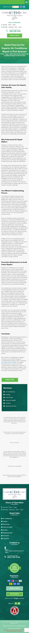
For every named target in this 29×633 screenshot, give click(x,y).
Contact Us (6, 538)
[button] (26, 2)
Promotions (6, 535)
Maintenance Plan (11, 406)
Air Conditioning (10, 391)
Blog (7, 54)
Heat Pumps (9, 397)
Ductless (8, 403)
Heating (8, 394)
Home (2, 54)
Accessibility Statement (20, 625)
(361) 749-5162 (15, 31)
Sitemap (5, 625)
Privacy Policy (11, 625)
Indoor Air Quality (11, 400)
